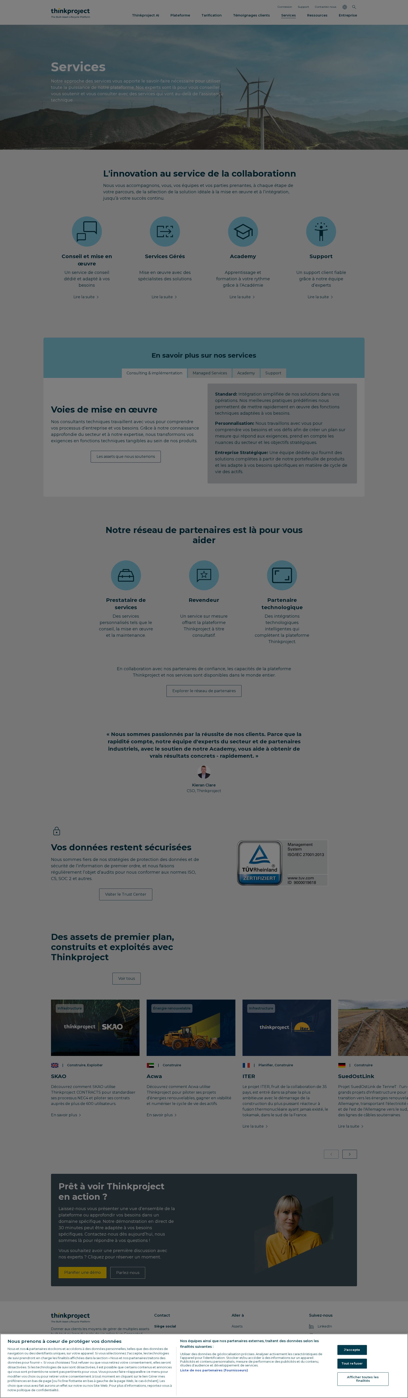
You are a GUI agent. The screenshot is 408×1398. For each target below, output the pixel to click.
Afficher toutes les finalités (363, 1379)
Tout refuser (352, 1363)
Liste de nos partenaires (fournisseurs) (214, 1370)
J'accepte (352, 1350)
